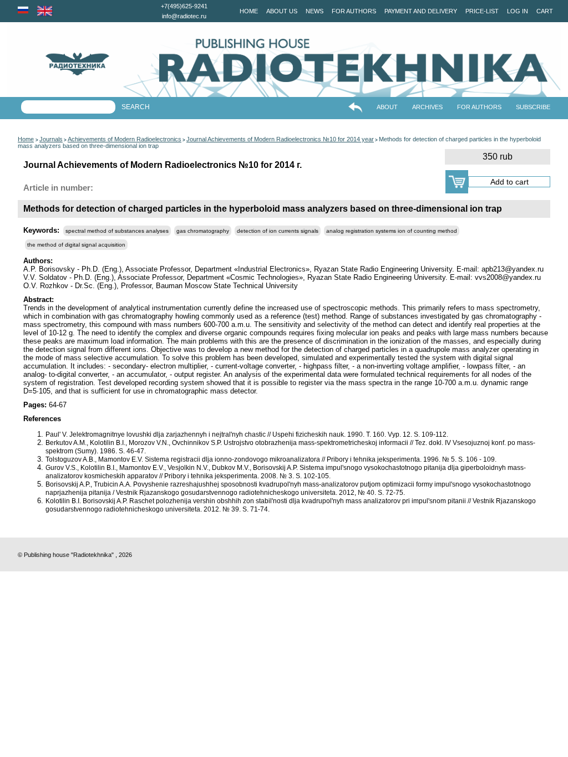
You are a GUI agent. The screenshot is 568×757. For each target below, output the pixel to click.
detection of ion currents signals (277, 231)
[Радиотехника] (58, 64)
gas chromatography (202, 231)
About (387, 107)
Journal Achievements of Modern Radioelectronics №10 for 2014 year (280, 139)
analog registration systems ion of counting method (391, 231)
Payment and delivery (420, 11)
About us (281, 11)
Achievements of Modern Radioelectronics (124, 139)
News (314, 11)
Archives (427, 107)
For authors (354, 11)
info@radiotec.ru (184, 16)
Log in (517, 11)
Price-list (482, 11)
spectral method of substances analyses (117, 231)
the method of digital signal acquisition (76, 245)
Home (249, 11)
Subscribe (533, 107)
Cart (544, 11)
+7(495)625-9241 (184, 6)
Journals (51, 139)
